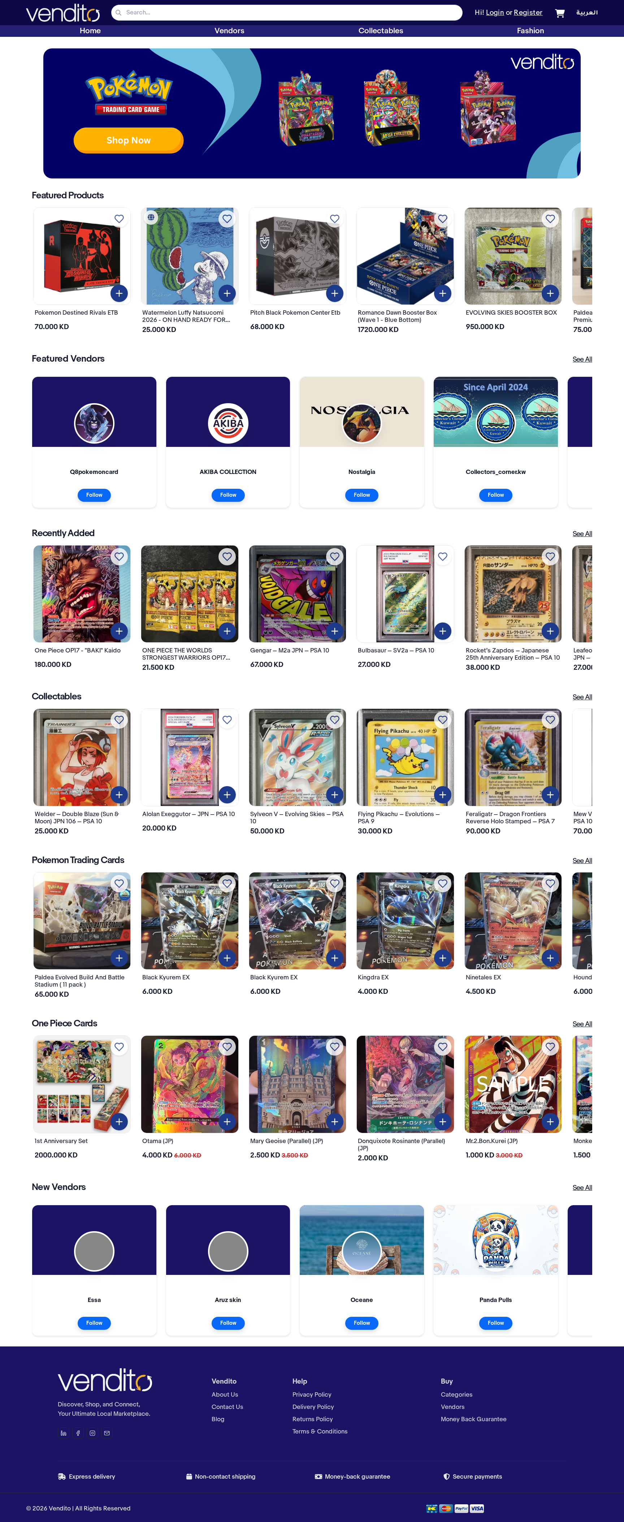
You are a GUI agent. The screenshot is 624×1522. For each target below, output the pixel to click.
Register (528, 13)
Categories (457, 1395)
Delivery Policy (313, 1407)
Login (495, 13)
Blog (218, 1419)
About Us (225, 1395)
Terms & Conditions (320, 1432)
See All (582, 360)
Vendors (229, 31)
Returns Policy (312, 1419)
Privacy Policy (312, 1395)
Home (90, 31)
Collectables (381, 31)
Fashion (530, 31)
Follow (94, 495)
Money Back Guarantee (474, 1419)
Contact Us (227, 1407)
